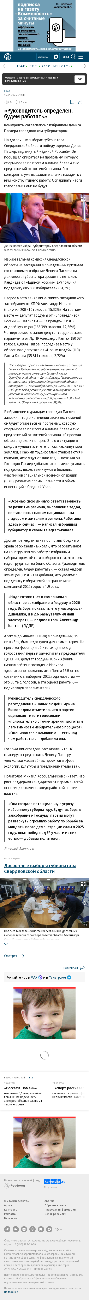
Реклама (10, 1214)
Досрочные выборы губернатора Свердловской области (40, 868)
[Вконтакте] (16, 1229)
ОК (80, 79)
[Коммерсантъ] (7, 56)
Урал (7, 90)
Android (49, 1201)
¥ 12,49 (46, 66)
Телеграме (57, 977)
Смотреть (12, 955)
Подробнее (11, 1292)
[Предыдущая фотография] (4, 903)
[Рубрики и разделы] (81, 57)
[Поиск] (73, 57)
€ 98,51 (33, 66)
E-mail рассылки (55, 1214)
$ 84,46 (21, 66)
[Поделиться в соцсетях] (80, 102)
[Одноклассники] (32, 1229)
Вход (66, 57)
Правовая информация (60, 1209)
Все (31, 1077)
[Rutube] (41, 1229)
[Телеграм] (7, 1229)
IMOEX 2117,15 (61, 66)
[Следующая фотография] (85, 903)
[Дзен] (24, 1229)
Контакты (11, 1209)
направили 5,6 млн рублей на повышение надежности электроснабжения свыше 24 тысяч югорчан (23, 1098)
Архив (8, 1205)
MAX (34, 977)
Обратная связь (55, 1205)
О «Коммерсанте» (16, 1201)
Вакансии (10, 1218)
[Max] (49, 1229)
